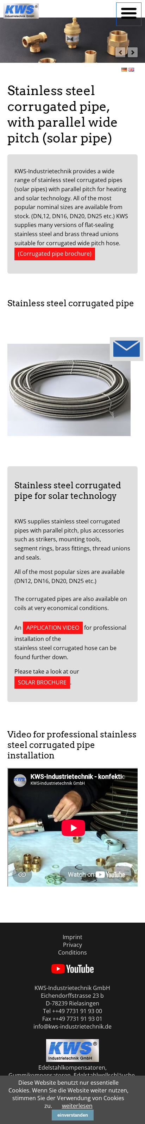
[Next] (132, 52)
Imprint (72, 937)
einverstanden (72, 1115)
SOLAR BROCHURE (42, 682)
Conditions (72, 952)
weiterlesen (77, 1106)
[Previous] (120, 52)
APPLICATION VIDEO (52, 627)
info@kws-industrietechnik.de (72, 1026)
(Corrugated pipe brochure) (55, 253)
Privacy (72, 945)
